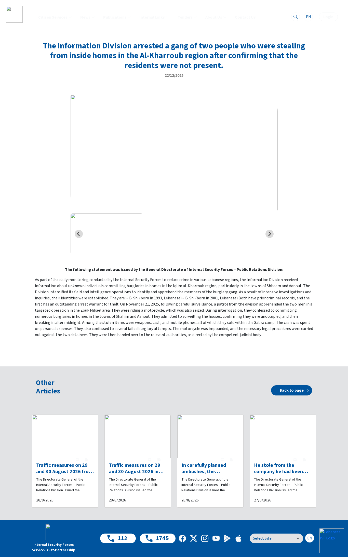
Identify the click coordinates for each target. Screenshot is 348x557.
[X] (193, 538)
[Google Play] (227, 538)
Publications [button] (115, 17)
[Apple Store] (238, 538)
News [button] (85, 17)
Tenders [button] (185, 17)
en (308, 17)
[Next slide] (269, 234)
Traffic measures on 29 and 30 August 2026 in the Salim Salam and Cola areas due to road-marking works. (137, 468)
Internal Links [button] (152, 17)
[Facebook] (182, 538)
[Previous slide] (79, 234)
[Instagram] (204, 538)
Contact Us (245, 17)
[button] (107, 233)
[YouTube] (216, 538)
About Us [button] (213, 17)
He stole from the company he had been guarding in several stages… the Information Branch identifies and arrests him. (278, 468)
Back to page (291, 390)
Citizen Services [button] (53, 17)
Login (328, 17)
